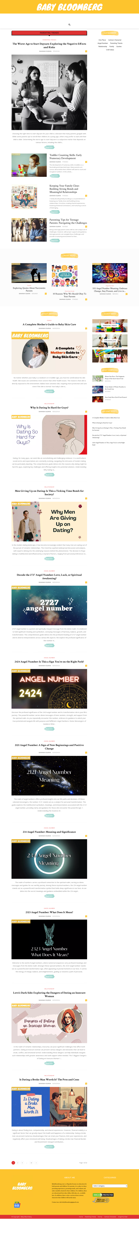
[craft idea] (109, 356)
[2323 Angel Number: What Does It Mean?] (49, 939)
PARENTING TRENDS (49, 33)
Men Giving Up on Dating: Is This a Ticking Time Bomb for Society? (49, 492)
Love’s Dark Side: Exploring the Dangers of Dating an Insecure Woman (49, 994)
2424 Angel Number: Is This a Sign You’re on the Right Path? (49, 661)
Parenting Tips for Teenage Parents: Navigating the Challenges (68, 221)
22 (31, 1163)
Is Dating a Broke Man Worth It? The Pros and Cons (49, 1079)
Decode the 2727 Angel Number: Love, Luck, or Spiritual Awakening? (49, 576)
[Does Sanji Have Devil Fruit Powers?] (97, 399)
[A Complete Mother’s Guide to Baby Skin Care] (49, 353)
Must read (69, 256)
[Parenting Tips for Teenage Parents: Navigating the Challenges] (29, 230)
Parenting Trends (49, 40)
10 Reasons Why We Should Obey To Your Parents (69, 295)
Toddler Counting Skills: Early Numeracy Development (66, 156)
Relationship (99, 260)
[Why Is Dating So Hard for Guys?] (49, 434)
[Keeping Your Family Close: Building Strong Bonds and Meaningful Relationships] (24, 197)
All (27, 260)
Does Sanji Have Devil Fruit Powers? (116, 397)
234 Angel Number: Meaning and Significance (49, 832)
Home (81, 1217)
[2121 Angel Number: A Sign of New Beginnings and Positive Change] (49, 775)
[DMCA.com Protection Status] (103, 1197)
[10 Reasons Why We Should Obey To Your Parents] (69, 276)
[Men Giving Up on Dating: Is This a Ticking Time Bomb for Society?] (49, 521)
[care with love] (109, 340)
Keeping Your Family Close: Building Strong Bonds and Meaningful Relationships (64, 189)
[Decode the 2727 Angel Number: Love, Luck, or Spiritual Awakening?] (49, 605)
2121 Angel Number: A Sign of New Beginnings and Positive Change (49, 746)
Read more (49, 147)
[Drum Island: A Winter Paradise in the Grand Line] (97, 389)
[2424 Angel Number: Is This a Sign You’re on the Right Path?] (49, 689)
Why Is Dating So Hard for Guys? (49, 407)
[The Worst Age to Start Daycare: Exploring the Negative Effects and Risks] (49, 92)
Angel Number (36, 260)
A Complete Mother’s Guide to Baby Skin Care (49, 324)
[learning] (109, 325)
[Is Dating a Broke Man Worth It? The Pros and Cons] (49, 1106)
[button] (69, 24)
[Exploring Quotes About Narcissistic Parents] (29, 273)
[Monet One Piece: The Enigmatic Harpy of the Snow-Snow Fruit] (97, 378)
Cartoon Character (50, 260)
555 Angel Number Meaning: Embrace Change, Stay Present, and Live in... (110, 290)
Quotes (90, 260)
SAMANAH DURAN (45, 51)
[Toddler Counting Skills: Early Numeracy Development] (29, 165)
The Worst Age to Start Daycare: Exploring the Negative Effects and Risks (49, 45)
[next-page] (36, 1163)
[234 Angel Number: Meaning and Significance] (49, 859)
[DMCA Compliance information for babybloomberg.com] (100, 1202)
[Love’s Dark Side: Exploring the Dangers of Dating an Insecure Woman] (49, 1023)
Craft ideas (63, 260)
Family (72, 260)
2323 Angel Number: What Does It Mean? (49, 912)
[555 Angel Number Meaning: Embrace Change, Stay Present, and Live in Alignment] (109, 273)
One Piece (81, 260)
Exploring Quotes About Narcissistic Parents (29, 289)
